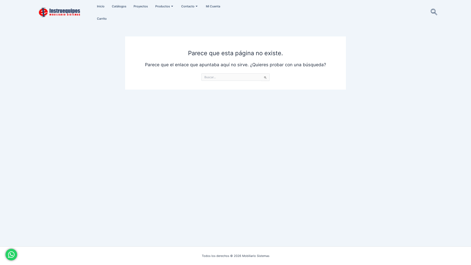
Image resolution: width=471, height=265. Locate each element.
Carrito (102, 18)
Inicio (101, 6)
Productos (162, 6)
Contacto (187, 6)
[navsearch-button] (434, 12)
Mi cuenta (213, 6)
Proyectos (141, 6)
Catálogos (119, 6)
